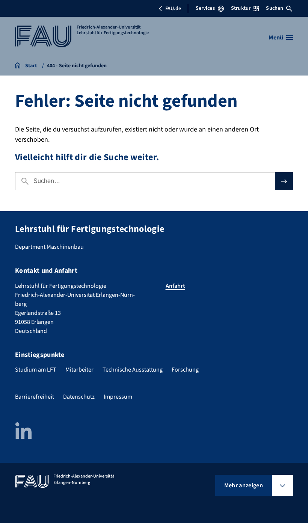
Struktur (241, 8)
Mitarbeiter (79, 370)
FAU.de (173, 8)
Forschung (185, 370)
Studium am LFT (35, 370)
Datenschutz (79, 397)
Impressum (118, 397)
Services (205, 8)
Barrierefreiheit (34, 397)
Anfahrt (175, 286)
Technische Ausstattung (133, 370)
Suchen (274, 8)
